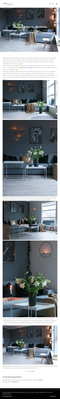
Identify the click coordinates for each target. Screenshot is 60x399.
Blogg (30, 30)
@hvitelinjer (16, 382)
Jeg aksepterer (53, 396)
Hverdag (35, 30)
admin (45, 30)
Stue (27, 30)
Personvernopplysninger (7, 396)
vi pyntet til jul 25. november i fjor (26, 67)
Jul (39, 30)
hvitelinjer (40, 380)
